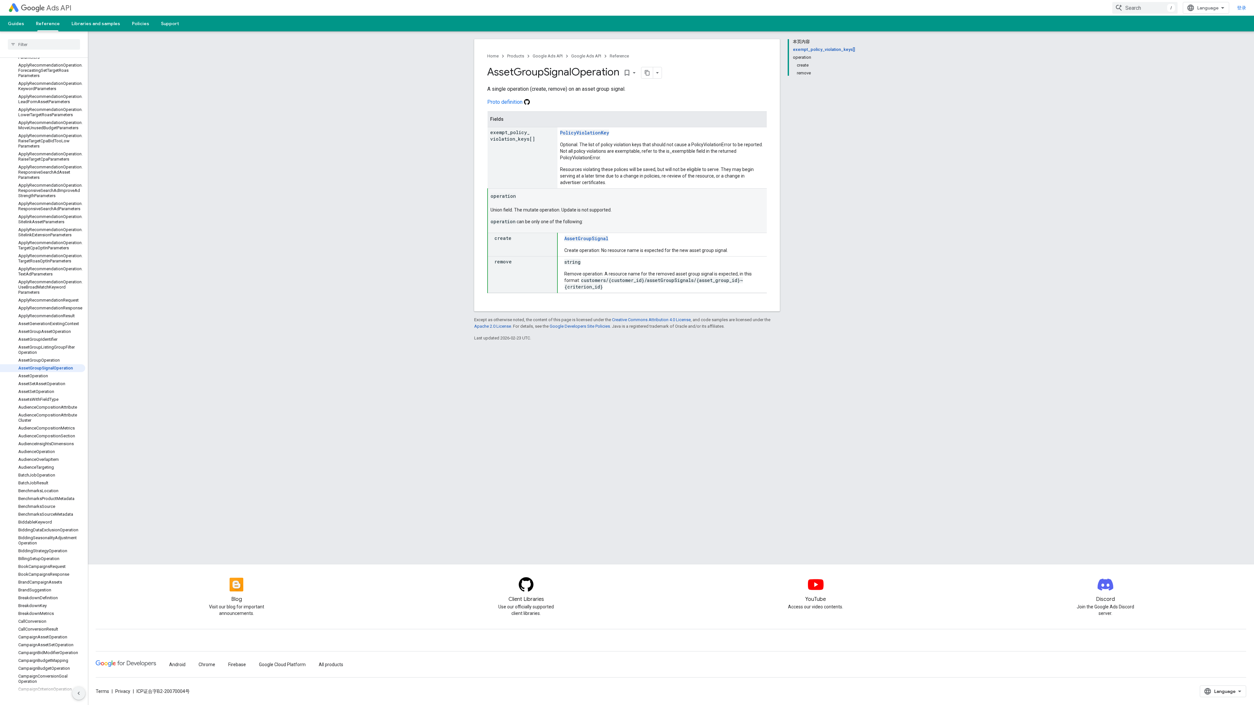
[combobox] (1145, 8)
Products (515, 56)
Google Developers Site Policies (580, 326)
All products (331, 664)
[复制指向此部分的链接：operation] (522, 196)
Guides (16, 23)
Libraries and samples (96, 23)
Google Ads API (548, 56)
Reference (48, 23)
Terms (102, 691)
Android (177, 664)
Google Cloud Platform (282, 664)
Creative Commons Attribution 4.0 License (651, 319)
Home (493, 56)
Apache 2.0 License (492, 326)
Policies (140, 23)
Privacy (122, 691)
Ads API (59, 8)
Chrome (207, 664)
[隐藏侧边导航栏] (78, 693)
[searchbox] (44, 44)
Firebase (237, 664)
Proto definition (505, 102)
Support (170, 23)
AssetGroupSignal (586, 238)
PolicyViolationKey (584, 133)
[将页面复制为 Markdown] (647, 72)
